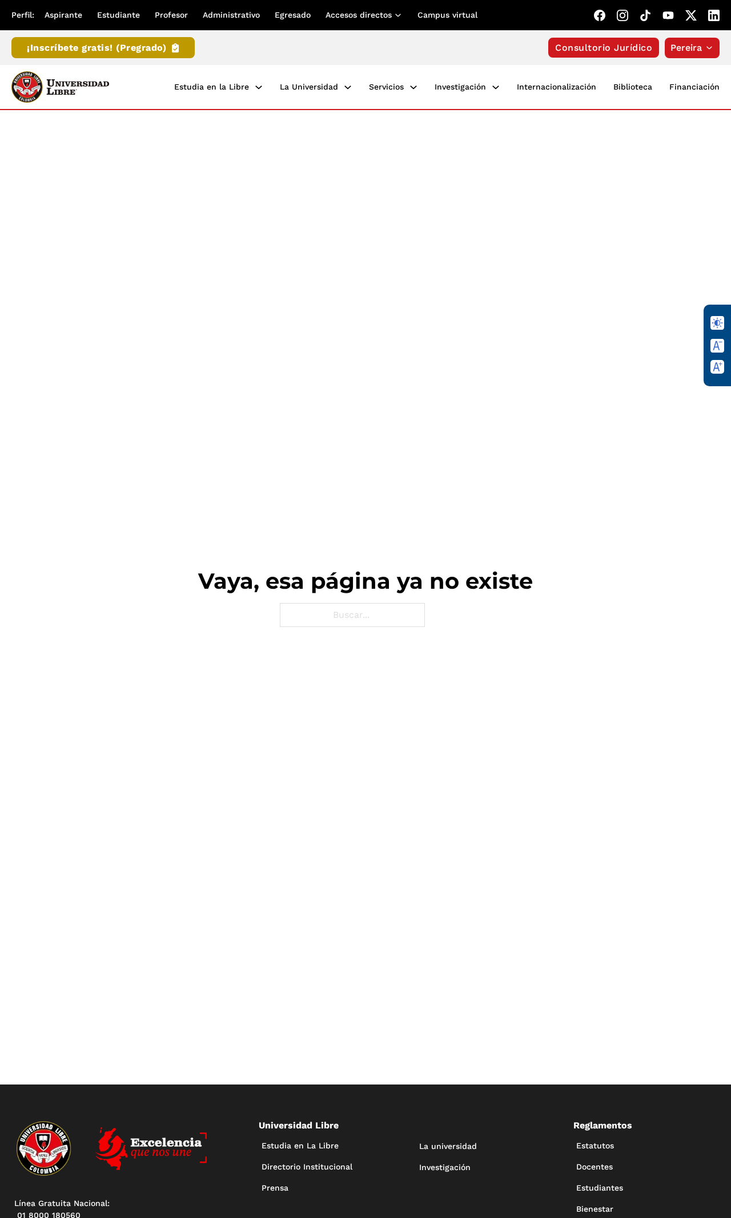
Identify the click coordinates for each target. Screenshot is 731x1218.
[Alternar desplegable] (400, 15)
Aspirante (63, 14)
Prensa (275, 1187)
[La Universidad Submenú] (348, 87)
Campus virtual (447, 14)
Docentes (594, 1166)
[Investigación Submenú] (496, 87)
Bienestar (594, 1208)
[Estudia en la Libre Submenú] (259, 87)
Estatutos (595, 1145)
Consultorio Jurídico (603, 47)
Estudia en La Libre (300, 1145)
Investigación (460, 86)
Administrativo (231, 14)
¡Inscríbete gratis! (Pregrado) (96, 47)
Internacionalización (556, 86)
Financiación (694, 86)
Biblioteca (632, 86)
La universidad (448, 1146)
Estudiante (118, 14)
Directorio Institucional (307, 1166)
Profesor (171, 14)
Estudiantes (599, 1187)
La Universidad (309, 86)
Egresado (293, 14)
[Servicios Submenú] (413, 87)
